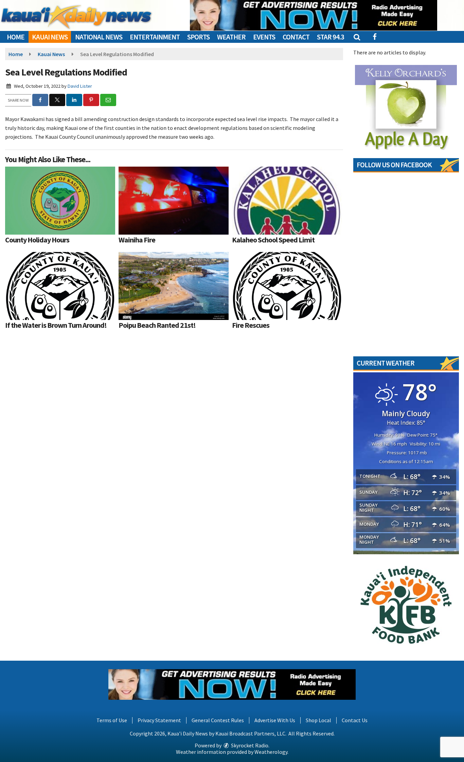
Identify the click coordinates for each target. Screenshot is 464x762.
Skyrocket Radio (249, 745)
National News (98, 36)
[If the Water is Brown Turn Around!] (60, 286)
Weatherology (270, 751)
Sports (198, 36)
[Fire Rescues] (287, 286)
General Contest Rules (218, 720)
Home (15, 36)
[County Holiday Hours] (60, 201)
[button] (356, 36)
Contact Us (355, 720)
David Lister (80, 86)
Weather (231, 36)
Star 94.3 (330, 36)
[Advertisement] (313, 15)
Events (264, 36)
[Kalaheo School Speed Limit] (287, 201)
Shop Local (318, 720)
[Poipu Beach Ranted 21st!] (174, 286)
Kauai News (50, 36)
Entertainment (155, 36)
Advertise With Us (274, 720)
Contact (296, 36)
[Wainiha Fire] (174, 201)
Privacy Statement (159, 720)
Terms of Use (111, 720)
